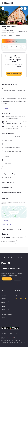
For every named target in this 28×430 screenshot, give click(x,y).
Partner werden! (6, 279)
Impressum (3, 342)
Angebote (11, 35)
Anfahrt (5, 220)
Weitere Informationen (9, 168)
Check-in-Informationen (7, 182)
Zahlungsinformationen (7, 187)
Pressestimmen (4, 298)
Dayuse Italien (4, 317)
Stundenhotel (14, 257)
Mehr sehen (4, 108)
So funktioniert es (6, 177)
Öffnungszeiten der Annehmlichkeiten (11, 192)
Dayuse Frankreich (5, 309)
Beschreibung (19, 35)
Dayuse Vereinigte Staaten (6, 314)
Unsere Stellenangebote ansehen (6, 301)
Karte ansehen (21, 31)
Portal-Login (17, 279)
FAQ (26, 35)
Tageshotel (6, 257)
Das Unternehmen (5, 293)
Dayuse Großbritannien (6, 312)
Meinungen (3, 295)
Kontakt (16, 293)
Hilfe (16, 295)
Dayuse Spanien (4, 320)
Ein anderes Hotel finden (14, 73)
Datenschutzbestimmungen (14, 342)
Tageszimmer (21, 257)
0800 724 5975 (7, 224)
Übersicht (3, 35)
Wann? (15, 47)
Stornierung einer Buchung (21, 298)
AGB (23, 342)
